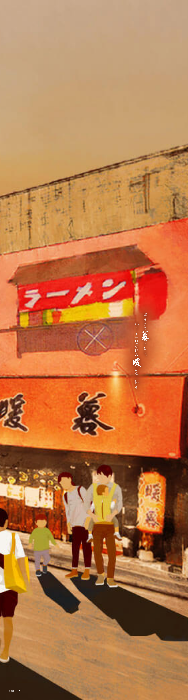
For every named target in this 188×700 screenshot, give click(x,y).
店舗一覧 (159, 8)
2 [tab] (94, 193)
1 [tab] (88, 193)
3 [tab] (101, 193)
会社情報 (140, 8)
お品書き (112, 8)
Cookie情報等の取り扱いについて (31, 681)
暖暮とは (98, 8)
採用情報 (126, 8)
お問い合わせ (177, 8)
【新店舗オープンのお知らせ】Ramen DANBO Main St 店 (143, 110)
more (113, 115)
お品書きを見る (47, 442)
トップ (85, 8)
